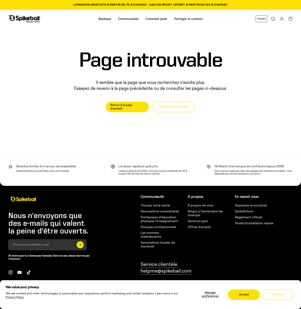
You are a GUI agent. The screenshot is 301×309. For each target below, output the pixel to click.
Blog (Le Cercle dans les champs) (205, 213)
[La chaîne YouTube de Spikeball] (19, 272)
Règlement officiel (248, 217)
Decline (278, 294)
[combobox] (261, 18)
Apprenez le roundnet (251, 205)
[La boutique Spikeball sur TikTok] (28, 272)
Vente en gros (198, 221)
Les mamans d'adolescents (151, 235)
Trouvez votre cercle (155, 205)
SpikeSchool (244, 211)
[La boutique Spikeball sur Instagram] (10, 272)
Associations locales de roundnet (158, 244)
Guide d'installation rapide (254, 223)
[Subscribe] (80, 244)
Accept (244, 294)
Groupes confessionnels (158, 227)
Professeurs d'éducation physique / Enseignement (159, 219)
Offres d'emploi (199, 227)
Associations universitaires (160, 211)
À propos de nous (201, 205)
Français (261, 19)
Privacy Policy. (15, 297)
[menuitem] (105, 19)
